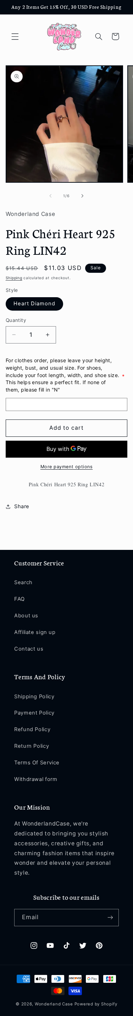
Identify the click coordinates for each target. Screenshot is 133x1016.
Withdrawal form (35, 779)
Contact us (28, 649)
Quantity (16, 320)
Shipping (14, 278)
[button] (15, 36)
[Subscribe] (110, 917)
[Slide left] (50, 196)
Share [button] (21, 506)
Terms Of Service (37, 762)
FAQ (19, 599)
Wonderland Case (54, 1004)
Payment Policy (34, 713)
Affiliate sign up (35, 632)
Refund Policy (32, 729)
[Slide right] (82, 196)
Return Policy (31, 746)
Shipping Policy (34, 696)
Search (23, 582)
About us (26, 615)
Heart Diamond (34, 303)
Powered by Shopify (95, 1004)
